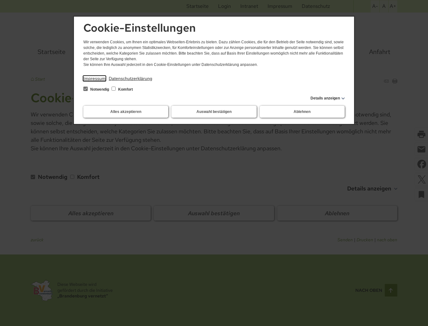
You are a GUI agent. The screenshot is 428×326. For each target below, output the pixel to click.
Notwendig (99, 89)
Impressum (94, 78)
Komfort (125, 89)
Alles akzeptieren (125, 112)
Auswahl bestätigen (214, 112)
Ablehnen (302, 112)
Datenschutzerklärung (130, 78)
